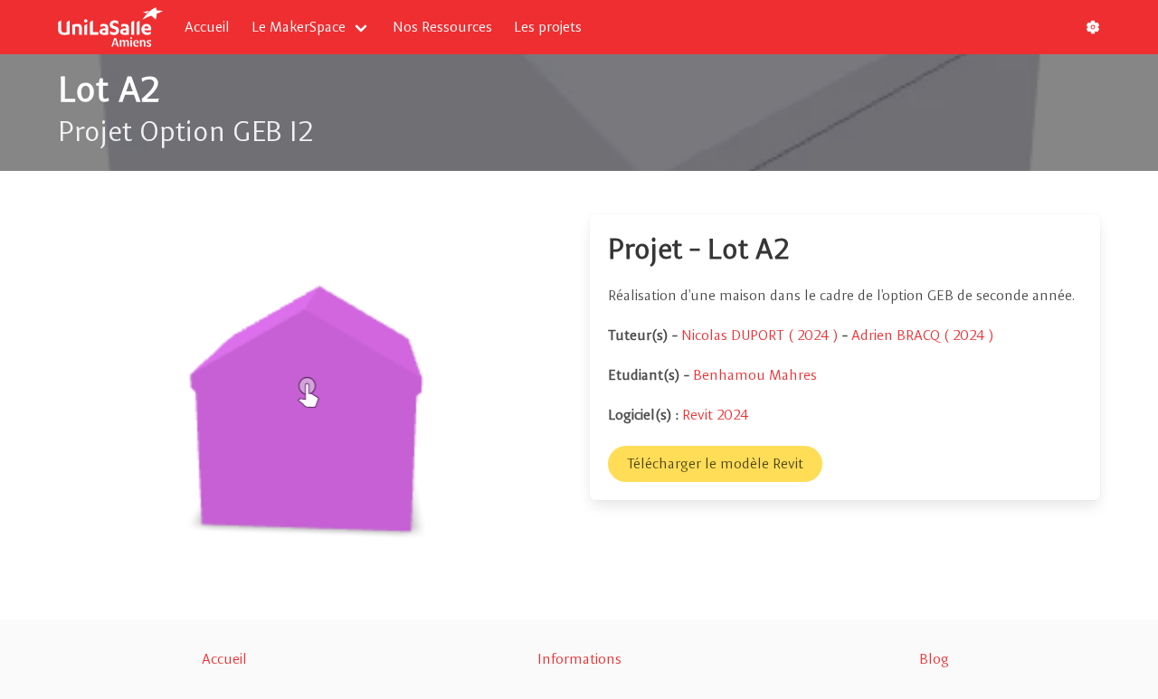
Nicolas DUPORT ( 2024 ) (761, 335)
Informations (579, 658)
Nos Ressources (442, 26)
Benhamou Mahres (755, 374)
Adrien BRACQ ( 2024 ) (922, 335)
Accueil (207, 26)
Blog (934, 658)
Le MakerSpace (299, 26)
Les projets (548, 26)
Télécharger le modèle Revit (715, 463)
